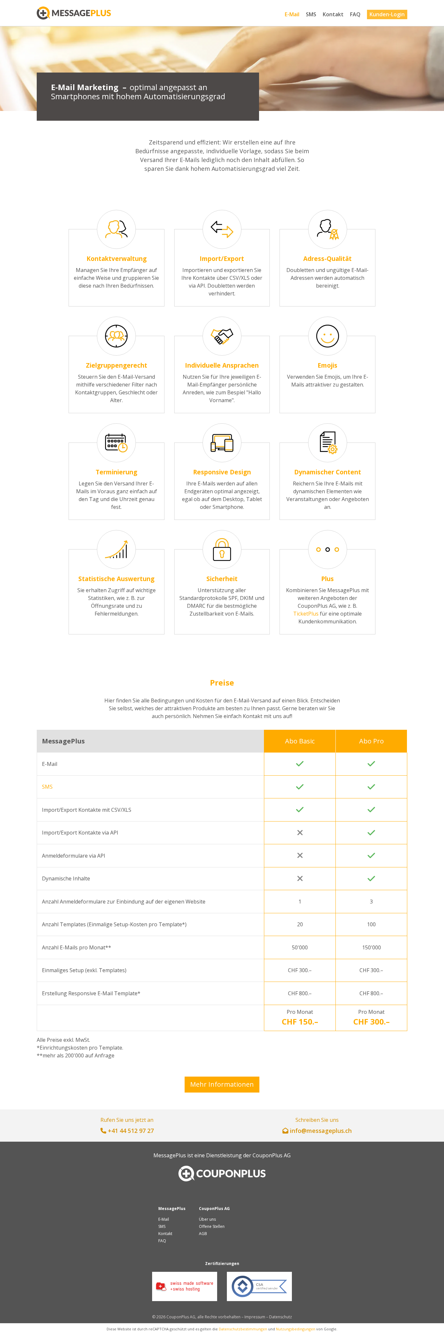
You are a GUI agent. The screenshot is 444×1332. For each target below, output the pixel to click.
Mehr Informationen (222, 1084)
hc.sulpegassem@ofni (321, 1131)
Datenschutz (280, 1317)
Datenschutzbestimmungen (243, 1328)
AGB (203, 1233)
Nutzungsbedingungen (295, 1328)
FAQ (355, 14)
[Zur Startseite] (74, 13)
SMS (311, 14)
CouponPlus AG (272, 1155)
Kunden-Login (387, 14)
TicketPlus (306, 613)
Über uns (207, 1219)
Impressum (254, 1317)
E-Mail (292, 14)
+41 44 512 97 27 (131, 1131)
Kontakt (333, 14)
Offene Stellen (212, 1226)
